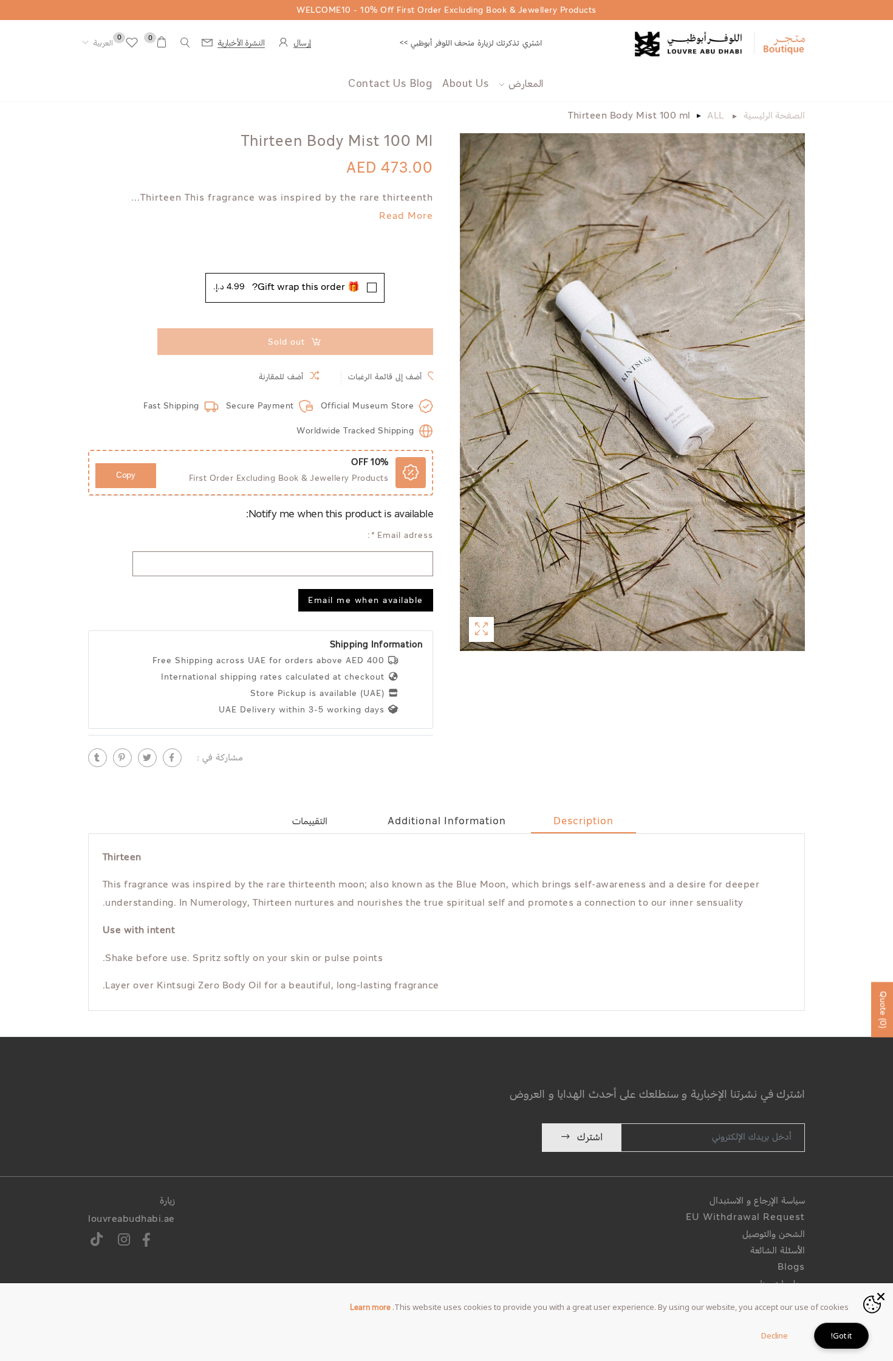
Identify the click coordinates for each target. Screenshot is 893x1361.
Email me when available (365, 601)
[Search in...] (185, 42)
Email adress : (400, 535)
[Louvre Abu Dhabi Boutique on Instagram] (124, 1241)
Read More (406, 217)
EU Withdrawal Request (745, 1218)
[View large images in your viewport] (481, 629)
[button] (97, 44)
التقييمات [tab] (309, 822)
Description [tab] (583, 822)
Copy (125, 475)
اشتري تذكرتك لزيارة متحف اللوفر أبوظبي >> (471, 43)
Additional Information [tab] (447, 822)
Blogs (791, 1268)
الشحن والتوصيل (773, 1235)
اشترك (590, 1137)
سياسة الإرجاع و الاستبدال (757, 1201)
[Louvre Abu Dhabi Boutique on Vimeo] (97, 1241)
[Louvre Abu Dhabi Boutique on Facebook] (147, 1241)
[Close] (881, 1295)
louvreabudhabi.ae (131, 1220)
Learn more (370, 1308)
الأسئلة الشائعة (777, 1251)
